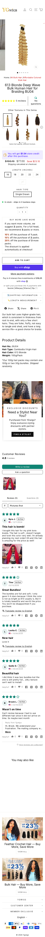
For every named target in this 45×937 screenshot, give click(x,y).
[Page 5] (25, 142)
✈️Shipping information (22, 295)
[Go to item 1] (9, 483)
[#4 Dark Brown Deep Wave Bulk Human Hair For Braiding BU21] (37, 120)
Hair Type (22, 189)
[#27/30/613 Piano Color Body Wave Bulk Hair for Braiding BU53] (27, 134)
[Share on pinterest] (36, 567)
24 (37, 174)
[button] (8, 100)
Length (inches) (22, 170)
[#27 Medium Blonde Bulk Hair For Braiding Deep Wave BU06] (37, 134)
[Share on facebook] (26, 568)
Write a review (22, 467)
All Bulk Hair (16, 77)
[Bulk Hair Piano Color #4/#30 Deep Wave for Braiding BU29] (27, 120)
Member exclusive (21, 911)
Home (6, 77)
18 (15, 174)
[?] (36, 288)
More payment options (22, 274)
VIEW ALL (22, 852)
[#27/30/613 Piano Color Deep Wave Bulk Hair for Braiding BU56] (17, 134)
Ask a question (22, 472)
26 (22, 181)
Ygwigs (21, 900)
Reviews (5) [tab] (12, 498)
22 (29, 174)
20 (22, 174)
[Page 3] (22, 142)
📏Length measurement (22, 300)
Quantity (22, 207)
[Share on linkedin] (41, 567)
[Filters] (4, 505)
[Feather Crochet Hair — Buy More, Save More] (22, 828)
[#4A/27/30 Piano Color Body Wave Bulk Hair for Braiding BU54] (17, 120)
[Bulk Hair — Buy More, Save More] (22, 869)
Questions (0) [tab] (33, 498)
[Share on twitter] (31, 567)
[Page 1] (19, 142)
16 (7, 174)
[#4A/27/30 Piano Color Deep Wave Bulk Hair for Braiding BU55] (7, 134)
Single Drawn (22, 194)
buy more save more (22, 220)
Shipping (12, 164)
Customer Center (22, 905)
